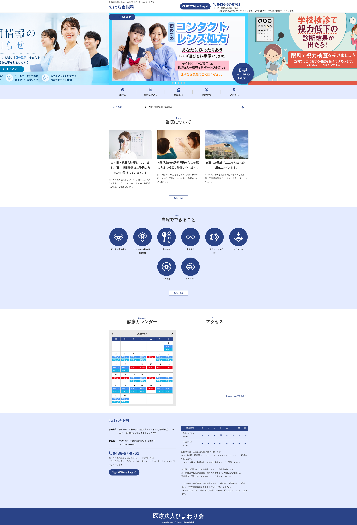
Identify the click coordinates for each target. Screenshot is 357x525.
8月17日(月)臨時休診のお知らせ (159, 107)
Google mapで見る (234, 396)
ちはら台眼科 (121, 7)
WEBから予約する (199, 6)
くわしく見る (178, 198)
